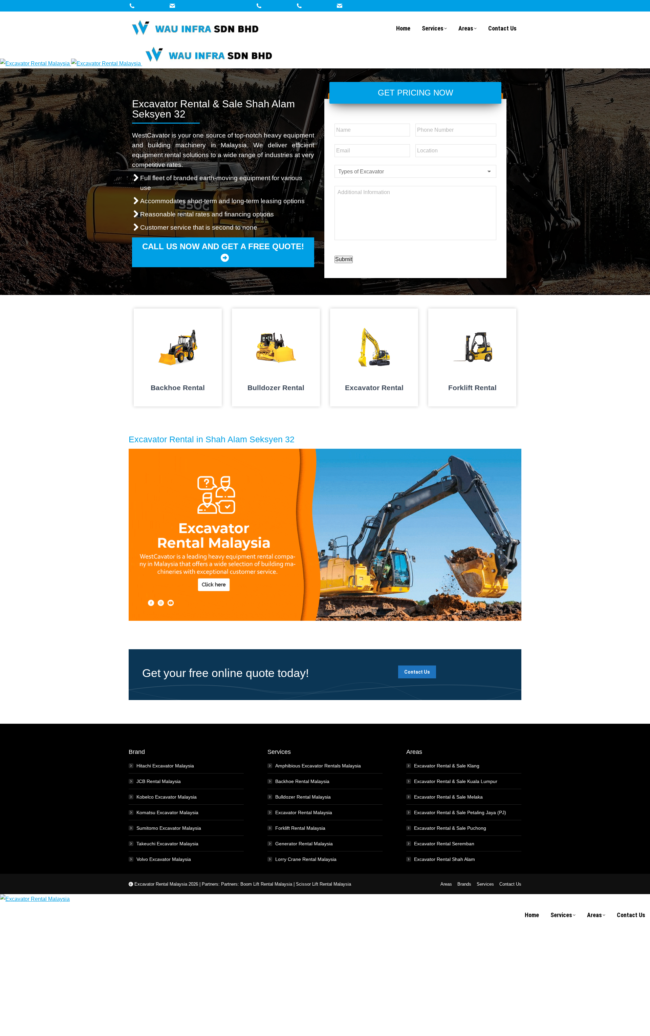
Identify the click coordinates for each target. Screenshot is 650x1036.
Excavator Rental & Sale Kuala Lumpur (455, 781)
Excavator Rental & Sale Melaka (448, 797)
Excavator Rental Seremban (444, 843)
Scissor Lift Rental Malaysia (323, 884)
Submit (343, 259)
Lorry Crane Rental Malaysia (306, 859)
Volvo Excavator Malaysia (163, 859)
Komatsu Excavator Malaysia (167, 812)
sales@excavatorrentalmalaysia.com (213, 5)
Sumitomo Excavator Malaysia (168, 828)
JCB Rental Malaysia (158, 781)
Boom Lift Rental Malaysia (266, 884)
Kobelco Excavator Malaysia (166, 797)
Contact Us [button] (417, 672)
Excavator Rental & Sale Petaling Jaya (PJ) (460, 812)
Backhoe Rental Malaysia (302, 781)
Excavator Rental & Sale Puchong (450, 828)
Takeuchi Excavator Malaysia (167, 843)
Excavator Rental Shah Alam (444, 859)
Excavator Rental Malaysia (303, 812)
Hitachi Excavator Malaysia (165, 765)
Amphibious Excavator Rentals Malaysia (318, 765)
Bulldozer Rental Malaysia (303, 797)
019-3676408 (149, 5)
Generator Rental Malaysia (304, 843)
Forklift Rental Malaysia (300, 828)
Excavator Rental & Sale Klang (446, 765)
